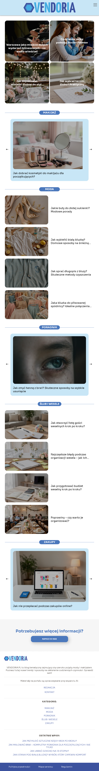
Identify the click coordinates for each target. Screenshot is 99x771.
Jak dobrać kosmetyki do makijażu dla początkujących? (38, 175)
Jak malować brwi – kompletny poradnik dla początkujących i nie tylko (49, 746)
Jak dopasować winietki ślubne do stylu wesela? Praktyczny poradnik (27, 83)
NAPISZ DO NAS (49, 639)
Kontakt (49, 692)
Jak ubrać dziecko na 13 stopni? (49, 751)
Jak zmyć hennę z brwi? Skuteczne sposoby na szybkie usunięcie (48, 389)
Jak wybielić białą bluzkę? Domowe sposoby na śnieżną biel (70, 241)
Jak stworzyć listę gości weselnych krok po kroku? (68, 424)
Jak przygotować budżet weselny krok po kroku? (67, 487)
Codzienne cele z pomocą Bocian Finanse (72, 41)
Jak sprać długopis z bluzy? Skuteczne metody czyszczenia (71, 273)
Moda (49, 189)
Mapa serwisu (45, 766)
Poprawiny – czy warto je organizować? (67, 519)
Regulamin (66, 766)
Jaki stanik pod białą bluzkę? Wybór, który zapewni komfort (49, 754)
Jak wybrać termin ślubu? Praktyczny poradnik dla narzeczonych (72, 83)
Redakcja (49, 687)
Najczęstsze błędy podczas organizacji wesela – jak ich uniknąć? (69, 456)
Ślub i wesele (49, 404)
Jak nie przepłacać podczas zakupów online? (42, 606)
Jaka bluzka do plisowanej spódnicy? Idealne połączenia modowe (70, 304)
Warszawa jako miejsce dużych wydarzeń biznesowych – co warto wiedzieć (27, 48)
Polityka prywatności (19, 766)
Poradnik (49, 327)
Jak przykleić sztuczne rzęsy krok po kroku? (49, 741)
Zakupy (49, 542)
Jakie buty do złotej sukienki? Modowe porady (70, 210)
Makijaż (49, 112)
